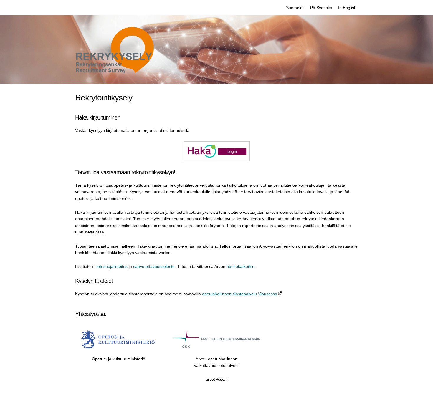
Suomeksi (295, 7)
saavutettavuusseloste (154, 266)
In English (347, 7)
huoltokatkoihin (240, 266)
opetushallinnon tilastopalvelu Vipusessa (239, 293)
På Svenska (321, 7)
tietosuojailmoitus (111, 266)
